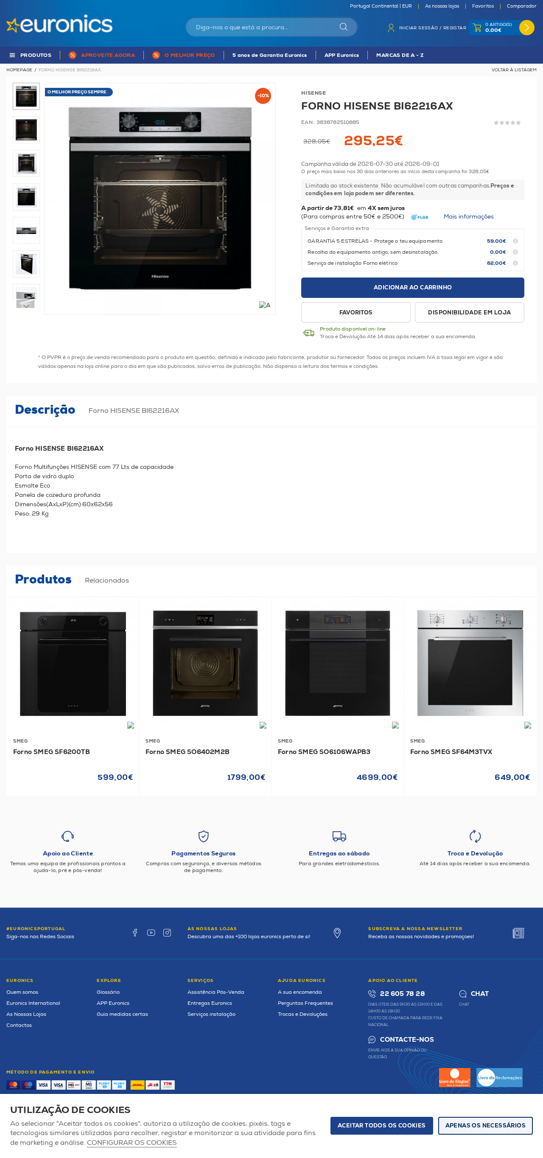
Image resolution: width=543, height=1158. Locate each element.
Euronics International (33, 1003)
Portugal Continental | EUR (381, 6)
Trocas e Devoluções (302, 1014)
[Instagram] (167, 932)
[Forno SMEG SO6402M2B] (205, 663)
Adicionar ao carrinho (413, 287)
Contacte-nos (407, 1040)
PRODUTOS (35, 55)
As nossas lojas (442, 6)
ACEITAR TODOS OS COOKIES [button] (382, 1125)
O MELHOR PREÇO (190, 55)
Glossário (108, 992)
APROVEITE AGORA (108, 55)
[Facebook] (135, 932)
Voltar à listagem (514, 70)
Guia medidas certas (122, 1014)
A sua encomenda (300, 992)
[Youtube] (151, 932)
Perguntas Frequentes (305, 1003)
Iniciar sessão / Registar (432, 28)
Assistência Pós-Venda (216, 992)
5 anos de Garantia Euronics (269, 55)
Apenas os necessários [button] (485, 1125)
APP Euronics (342, 55)
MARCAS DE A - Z (400, 55)
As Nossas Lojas (26, 1014)
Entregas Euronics (210, 1003)
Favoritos (483, 6)
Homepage (19, 70)
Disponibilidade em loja (469, 312)
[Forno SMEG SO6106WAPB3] (338, 663)
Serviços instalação (211, 1014)
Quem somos (22, 992)
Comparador (522, 6)
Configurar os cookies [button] (132, 1143)
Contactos (19, 1025)
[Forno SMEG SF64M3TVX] (470, 663)
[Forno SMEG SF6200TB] (73, 663)
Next (26, 306)
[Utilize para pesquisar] (343, 27)
